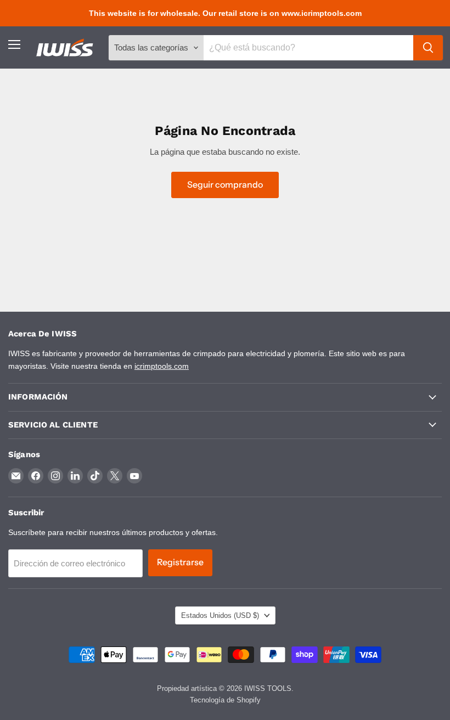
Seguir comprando (225, 184)
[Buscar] (428, 47)
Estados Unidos (220, 615)
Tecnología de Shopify (225, 700)
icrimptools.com (161, 366)
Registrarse (180, 562)
